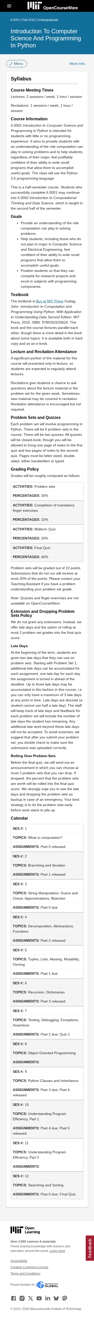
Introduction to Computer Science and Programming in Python (46, 38)
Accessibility (19, 1261)
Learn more (57, 1251)
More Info (77, 64)
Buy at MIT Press (49, 301)
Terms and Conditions (25, 1273)
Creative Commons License (29, 1267)
